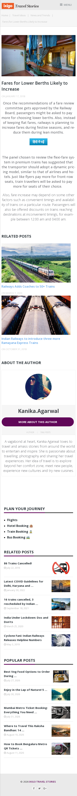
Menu (68, 5)
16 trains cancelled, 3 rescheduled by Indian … (21, 602)
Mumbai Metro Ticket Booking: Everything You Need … (26, 710)
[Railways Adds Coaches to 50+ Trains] (38, 263)
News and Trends (40, 15)
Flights (12, 520)
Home (4, 15)
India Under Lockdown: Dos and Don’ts (26, 620)
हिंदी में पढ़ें (38, 142)
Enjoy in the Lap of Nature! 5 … (25, 690)
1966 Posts (45, 432)
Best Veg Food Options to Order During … (27, 674)
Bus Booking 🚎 (18, 537)
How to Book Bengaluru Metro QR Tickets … (25, 746)
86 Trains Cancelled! (18, 563)
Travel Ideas (19, 15)
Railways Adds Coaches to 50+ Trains (28, 286)
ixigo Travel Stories (42, 781)
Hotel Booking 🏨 (20, 526)
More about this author (38, 422)
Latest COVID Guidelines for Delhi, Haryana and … (23, 583)
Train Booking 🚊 (20, 531)
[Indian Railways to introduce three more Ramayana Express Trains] (38, 315)
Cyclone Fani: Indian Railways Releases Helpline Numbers (24, 638)
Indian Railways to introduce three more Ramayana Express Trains (30, 341)
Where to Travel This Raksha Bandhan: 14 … (24, 728)
